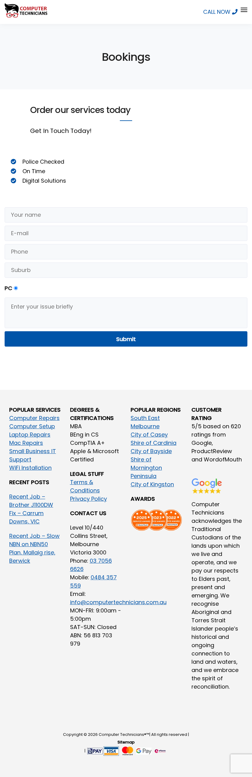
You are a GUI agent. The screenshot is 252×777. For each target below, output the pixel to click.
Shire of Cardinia (153, 443)
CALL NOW (217, 12)
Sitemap (126, 742)
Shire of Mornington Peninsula (146, 468)
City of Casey (149, 434)
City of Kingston (152, 484)
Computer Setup (32, 426)
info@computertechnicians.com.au (118, 602)
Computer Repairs (34, 418)
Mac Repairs (26, 443)
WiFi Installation (30, 468)
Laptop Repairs (29, 434)
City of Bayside (151, 451)
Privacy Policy (88, 499)
